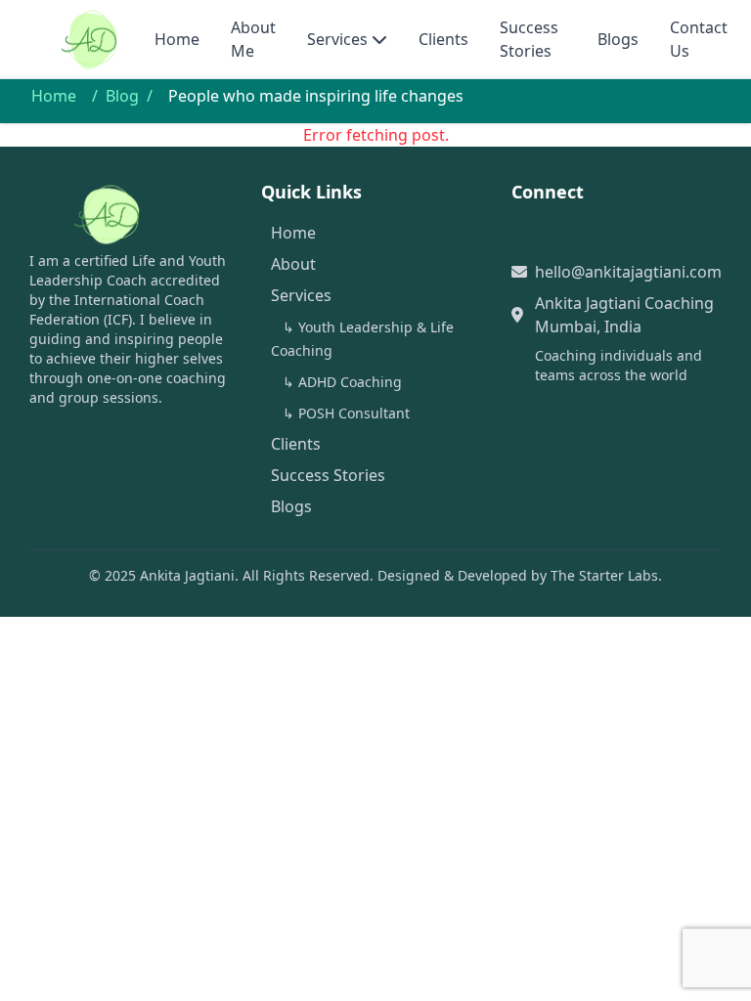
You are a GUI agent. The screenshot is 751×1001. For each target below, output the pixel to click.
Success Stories (529, 39)
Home (177, 39)
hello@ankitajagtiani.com (628, 272)
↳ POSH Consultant (346, 413)
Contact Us (699, 39)
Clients (443, 39)
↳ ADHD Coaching (342, 381)
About (293, 264)
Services (337, 39)
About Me (253, 39)
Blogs (618, 39)
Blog (122, 96)
